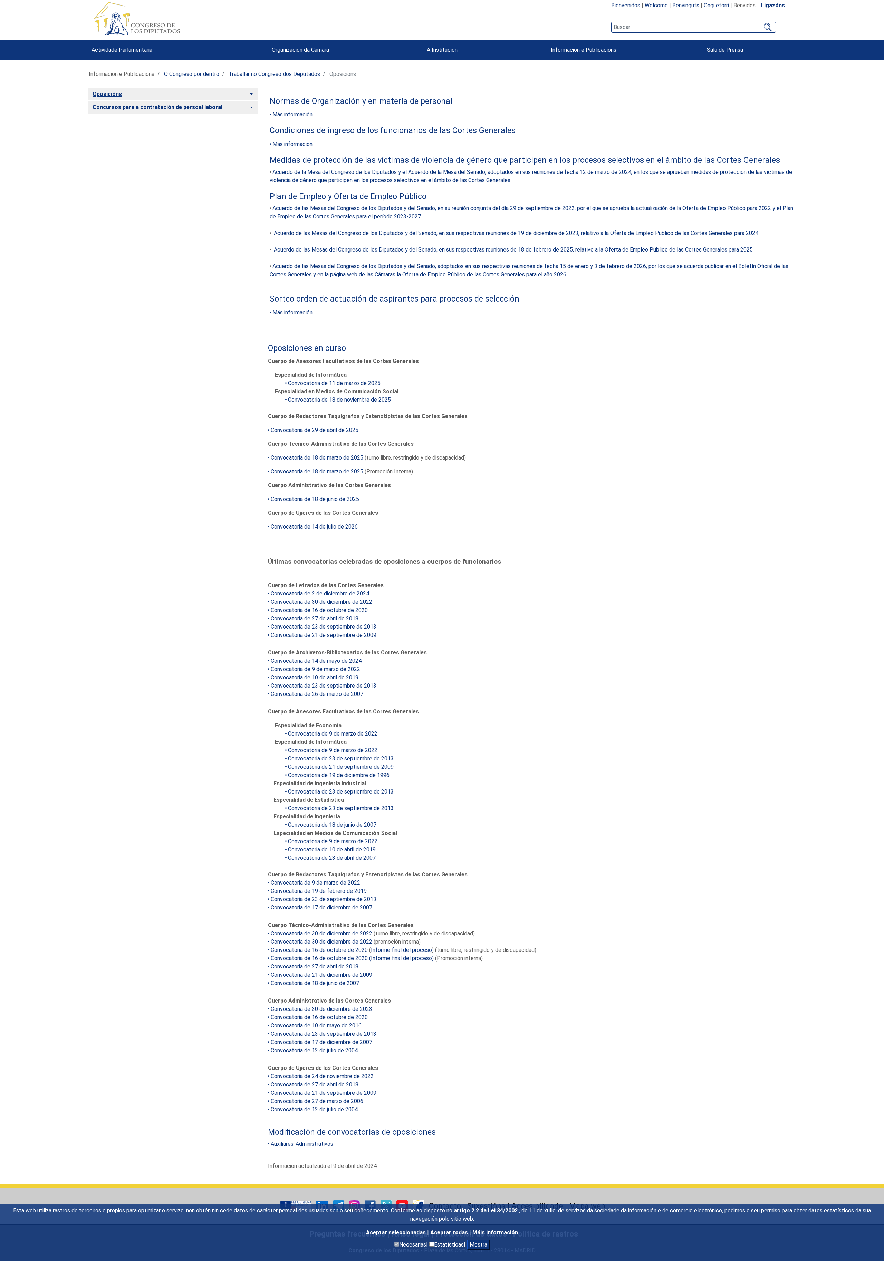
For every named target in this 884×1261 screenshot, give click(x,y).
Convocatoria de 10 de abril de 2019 (314, 677)
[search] (693, 27)
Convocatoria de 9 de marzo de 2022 (315, 669)
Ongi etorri (716, 5)
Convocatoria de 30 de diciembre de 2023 (321, 1009)
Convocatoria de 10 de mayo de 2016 (316, 1025)
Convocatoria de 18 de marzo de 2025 (317, 457)
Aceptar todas (449, 1232)
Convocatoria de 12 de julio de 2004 (314, 1050)
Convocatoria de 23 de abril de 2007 (332, 858)
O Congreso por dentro (191, 74)
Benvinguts (685, 5)
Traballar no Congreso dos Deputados (274, 74)
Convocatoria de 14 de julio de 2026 (314, 526)
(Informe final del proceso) (401, 958)
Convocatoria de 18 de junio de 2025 (315, 499)
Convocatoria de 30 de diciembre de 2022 (321, 602)
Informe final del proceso (401, 950)
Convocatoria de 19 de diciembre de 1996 (339, 775)
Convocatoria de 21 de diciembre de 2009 (321, 975)
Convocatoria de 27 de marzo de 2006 (317, 1101)
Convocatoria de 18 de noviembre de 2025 (339, 399)
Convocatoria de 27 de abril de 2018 (314, 618)
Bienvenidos (625, 5)
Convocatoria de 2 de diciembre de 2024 (320, 593)
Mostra (478, 1244)
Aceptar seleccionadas (396, 1232)
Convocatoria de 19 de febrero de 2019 (319, 891)
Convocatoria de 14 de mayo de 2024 (316, 661)
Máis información (495, 1232)
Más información (292, 114)
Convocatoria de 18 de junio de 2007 (332, 824)
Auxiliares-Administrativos (302, 1144)
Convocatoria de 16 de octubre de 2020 (319, 610)
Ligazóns (773, 5)
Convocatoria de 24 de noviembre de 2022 (322, 1076)
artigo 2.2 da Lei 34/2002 (486, 1210)
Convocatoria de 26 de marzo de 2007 (317, 694)
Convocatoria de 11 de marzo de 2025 (334, 383)
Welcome (656, 5)
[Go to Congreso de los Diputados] (137, 20)
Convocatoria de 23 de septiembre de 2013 (323, 626)
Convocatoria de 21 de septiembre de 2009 (323, 635)
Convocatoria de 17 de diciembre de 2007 (321, 907)
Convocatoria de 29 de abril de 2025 (314, 430)
